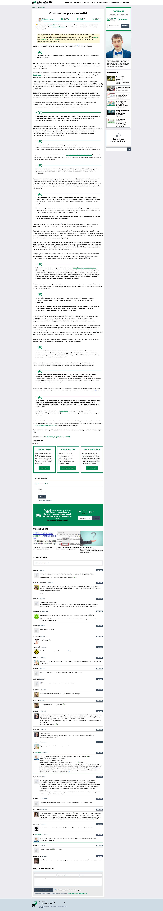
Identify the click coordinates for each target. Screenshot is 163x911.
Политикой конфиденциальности (77, 893)
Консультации (92, 450)
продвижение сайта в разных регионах (79, 155)
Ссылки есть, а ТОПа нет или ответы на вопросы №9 (42, 548)
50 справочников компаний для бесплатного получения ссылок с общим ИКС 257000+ (122, 104)
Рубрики (126, 2)
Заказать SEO (88, 2)
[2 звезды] (42, 436)
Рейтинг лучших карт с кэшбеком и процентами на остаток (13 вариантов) (122, 113)
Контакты (77, 2)
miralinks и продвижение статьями (84, 268)
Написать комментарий (42, 563)
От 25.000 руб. (44, 468)
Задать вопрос (115, 2)
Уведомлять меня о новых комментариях (69, 890)
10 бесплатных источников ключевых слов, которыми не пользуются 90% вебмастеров (121, 123)
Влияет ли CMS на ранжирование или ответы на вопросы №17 (68, 548)
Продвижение (68, 450)
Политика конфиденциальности (47, 906)
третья (55, 39)
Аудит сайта (44, 450)
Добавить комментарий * (43, 889)
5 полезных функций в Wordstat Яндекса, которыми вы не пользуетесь (122, 96)
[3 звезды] (43, 436)
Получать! (96, 518)
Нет (41, 491)
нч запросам (64, 411)
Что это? (42, 493)
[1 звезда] (41, 436)
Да (41, 489)
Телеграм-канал (102, 2)
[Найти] (129, 149)
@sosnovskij (51, 25)
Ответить (99, 570)
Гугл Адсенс (37, 75)
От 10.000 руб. (92, 468)
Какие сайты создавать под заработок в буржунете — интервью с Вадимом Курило (122, 80)
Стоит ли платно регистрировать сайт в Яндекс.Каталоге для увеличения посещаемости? (91, 550)
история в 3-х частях (59, 27)
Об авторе (68, 2)
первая (95, 37)
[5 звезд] (45, 436)
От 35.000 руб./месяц (68, 468)
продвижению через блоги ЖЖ (45, 425)
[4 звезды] (44, 436)
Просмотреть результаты (45, 500)
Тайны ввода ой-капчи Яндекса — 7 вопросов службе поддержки (123, 89)
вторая (43, 39)
